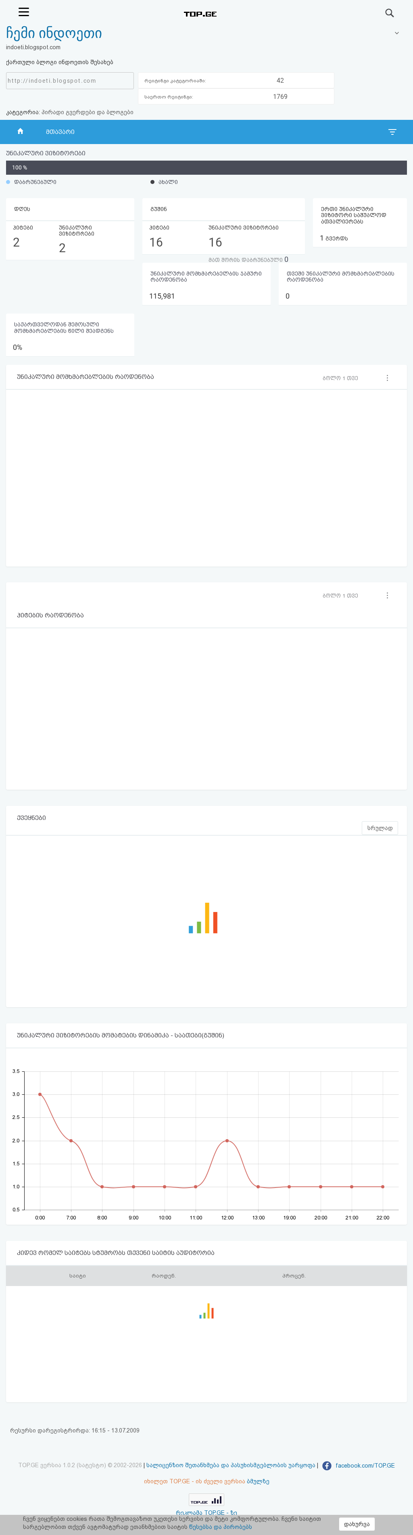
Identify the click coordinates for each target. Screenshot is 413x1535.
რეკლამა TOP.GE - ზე (206, 1513)
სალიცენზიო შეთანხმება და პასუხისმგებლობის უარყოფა (230, 1465)
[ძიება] (390, 13)
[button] (343, 378)
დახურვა (357, 1524)
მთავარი (60, 132)
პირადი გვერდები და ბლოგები (87, 112)
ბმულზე (258, 1481)
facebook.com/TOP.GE (364, 1465)
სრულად (380, 828)
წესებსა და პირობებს (220, 1527)
